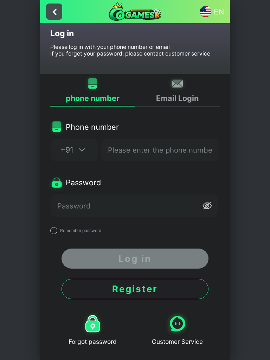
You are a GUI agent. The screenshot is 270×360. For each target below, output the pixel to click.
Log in (134, 258)
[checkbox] (135, 230)
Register (135, 288)
